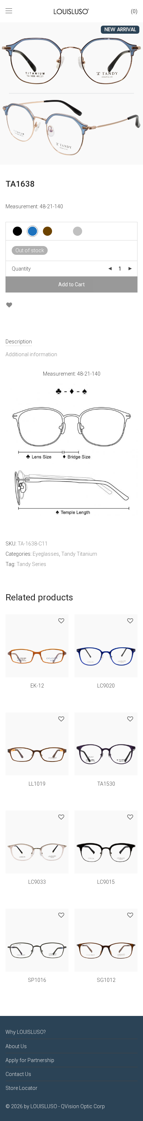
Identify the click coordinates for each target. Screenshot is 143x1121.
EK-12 (37, 686)
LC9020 (106, 686)
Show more (37, 696)
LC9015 (106, 882)
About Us (16, 1046)
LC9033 (37, 882)
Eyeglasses (46, 554)
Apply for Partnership (30, 1060)
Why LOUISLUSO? (26, 1032)
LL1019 (37, 784)
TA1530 (106, 784)
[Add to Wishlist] (9, 305)
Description (19, 342)
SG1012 (106, 980)
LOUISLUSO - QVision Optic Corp (67, 1106)
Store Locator (21, 1088)
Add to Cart (71, 284)
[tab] (72, 341)
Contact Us (18, 1074)
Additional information (31, 354)
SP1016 (37, 980)
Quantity (21, 269)
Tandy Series (31, 564)
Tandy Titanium (79, 554)
